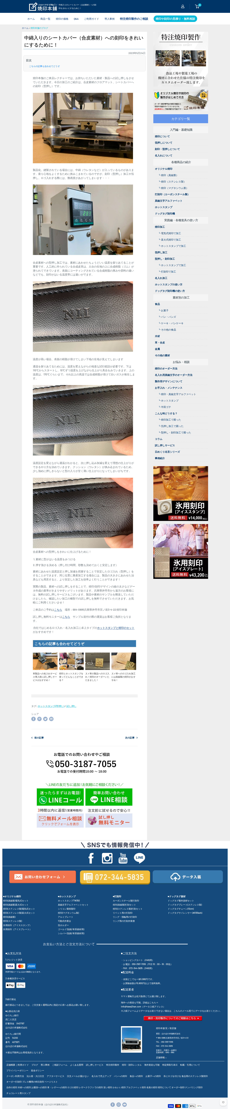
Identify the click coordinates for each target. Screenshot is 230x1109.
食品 (157, 303)
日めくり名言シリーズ (167, 451)
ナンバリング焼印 (194, 1087)
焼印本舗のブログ (39, 28)
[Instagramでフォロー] (118, 1104)
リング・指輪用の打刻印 (125, 917)
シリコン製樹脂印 (66, 908)
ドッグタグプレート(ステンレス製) (185, 904)
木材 (157, 336)
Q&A (76, 18)
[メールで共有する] (51, 718)
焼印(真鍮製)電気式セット (15, 900)
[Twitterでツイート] (45, 718)
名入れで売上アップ (101, 1076)
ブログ (34, 1064)
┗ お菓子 (163, 310)
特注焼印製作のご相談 (134, 18)
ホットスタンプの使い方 (168, 284)
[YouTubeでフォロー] (124, 1104)
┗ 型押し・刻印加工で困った (174, 432)
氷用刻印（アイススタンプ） (17, 925)
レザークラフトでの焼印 (91, 1087)
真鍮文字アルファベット (168, 200)
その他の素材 (162, 355)
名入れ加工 (161, 277)
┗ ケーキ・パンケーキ (171, 323)
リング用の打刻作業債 (124, 921)
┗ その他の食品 (167, 329)
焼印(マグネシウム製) (68, 912)
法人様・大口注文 (35, 1076)
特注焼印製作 (112, 1064)
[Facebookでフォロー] (112, 1104)
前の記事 (39, 737)
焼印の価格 (62, 18)
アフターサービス (55, 1076)
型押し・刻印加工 (165, 258)
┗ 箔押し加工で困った (171, 426)
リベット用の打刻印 (123, 912)
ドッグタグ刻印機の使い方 (170, 290)
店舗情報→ (161, 1057)
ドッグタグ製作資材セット (181, 900)
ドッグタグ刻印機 (165, 213)
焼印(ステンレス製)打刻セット (128, 908)
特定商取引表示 (170, 1064)
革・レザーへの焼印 (57, 1087)
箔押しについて (163, 142)
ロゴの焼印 (72, 1087)
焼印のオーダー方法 (166, 368)
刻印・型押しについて (167, 148)
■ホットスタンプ (67, 896)
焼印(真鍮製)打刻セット (124, 904)
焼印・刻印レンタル (132, 1064)
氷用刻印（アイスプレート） (17, 929)
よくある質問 (76, 1064)
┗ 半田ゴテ (164, 406)
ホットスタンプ (163, 207)
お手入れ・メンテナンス (168, 387)
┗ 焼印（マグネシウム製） (173, 187)
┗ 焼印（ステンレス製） (172, 181)
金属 (157, 348)
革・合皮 (160, 342)
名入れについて (163, 155)
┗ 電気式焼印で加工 (169, 233)
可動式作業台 (64, 921)
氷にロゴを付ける (172, 1076)
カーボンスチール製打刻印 (126, 900)
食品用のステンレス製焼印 (194, 1076)
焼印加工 (160, 226)
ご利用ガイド (91, 18)
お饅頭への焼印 (39, 1087)
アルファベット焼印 (136, 1087)
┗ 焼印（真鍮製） (168, 175)
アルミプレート (65, 917)
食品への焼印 (136, 1076)
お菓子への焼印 (153, 1076)
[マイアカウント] (182, 6)
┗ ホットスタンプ (168, 400)
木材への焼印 (24, 1087)
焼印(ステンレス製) (12, 921)
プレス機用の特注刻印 (33, 1081)
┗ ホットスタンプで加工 (172, 245)
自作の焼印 (11, 1087)
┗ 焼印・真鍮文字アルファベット (177, 394)
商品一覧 (45, 18)
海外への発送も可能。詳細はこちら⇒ (139, 1002)
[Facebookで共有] (33, 718)
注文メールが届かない (78, 1076)
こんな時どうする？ (166, 413)
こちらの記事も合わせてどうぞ (44, 66)
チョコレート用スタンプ (18, 1093)
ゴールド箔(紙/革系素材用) (71, 929)
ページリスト (51, 1081)
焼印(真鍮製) (9, 917)
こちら (58, 609)
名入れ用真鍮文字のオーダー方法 (173, 374)
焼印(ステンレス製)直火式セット (19, 912)
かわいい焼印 (119, 1087)
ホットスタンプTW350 (69, 900)
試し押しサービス (165, 445)
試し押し (71, 706)
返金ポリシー (37, 1070)
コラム (158, 438)
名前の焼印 (151, 1087)
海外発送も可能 (152, 1064)
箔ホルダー (63, 925)
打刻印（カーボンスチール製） (172, 194)
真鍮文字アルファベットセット (73, 904)
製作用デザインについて (168, 381)
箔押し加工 (161, 252)
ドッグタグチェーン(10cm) (181, 908)
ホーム (31, 18)
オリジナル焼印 (163, 168)
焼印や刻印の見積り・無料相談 (175, 18)
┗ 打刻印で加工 (167, 271)
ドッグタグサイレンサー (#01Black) (185, 912)
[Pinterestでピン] (39, 718)
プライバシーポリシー (17, 1070)
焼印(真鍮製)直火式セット (15, 904)
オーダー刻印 (178, 1087)
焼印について (162, 136)
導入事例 (110, 18)
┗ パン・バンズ (167, 316)
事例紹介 (160, 458)
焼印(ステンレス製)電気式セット (19, 908)
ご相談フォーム (59, 1064)
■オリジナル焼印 (12, 896)
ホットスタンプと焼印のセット (115, 627)
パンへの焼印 (120, 1076)
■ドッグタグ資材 (177, 896)
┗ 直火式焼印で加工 (169, 239)
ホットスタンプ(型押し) (51, 706)
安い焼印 (107, 1087)
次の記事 (130, 737)
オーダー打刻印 (14, 1081)
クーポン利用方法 (15, 1076)
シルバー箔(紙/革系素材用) (71, 933)
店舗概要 (10, 1064)
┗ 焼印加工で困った (169, 419)
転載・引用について (190, 1064)
